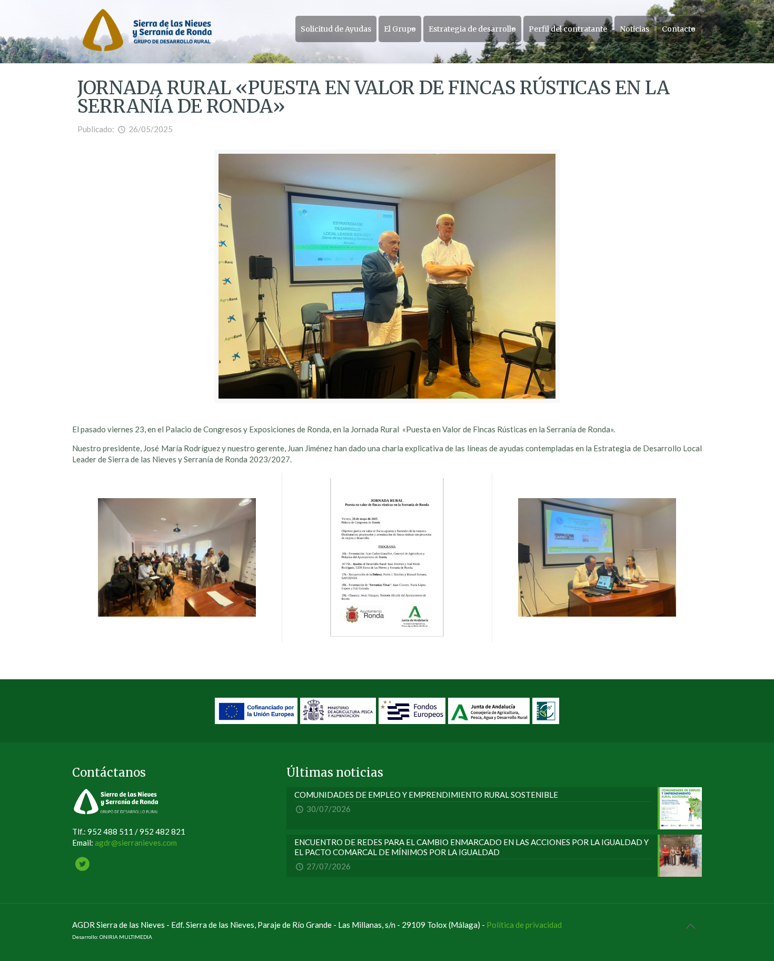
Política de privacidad (524, 924)
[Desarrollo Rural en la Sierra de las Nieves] (147, 29)
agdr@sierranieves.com (136, 842)
